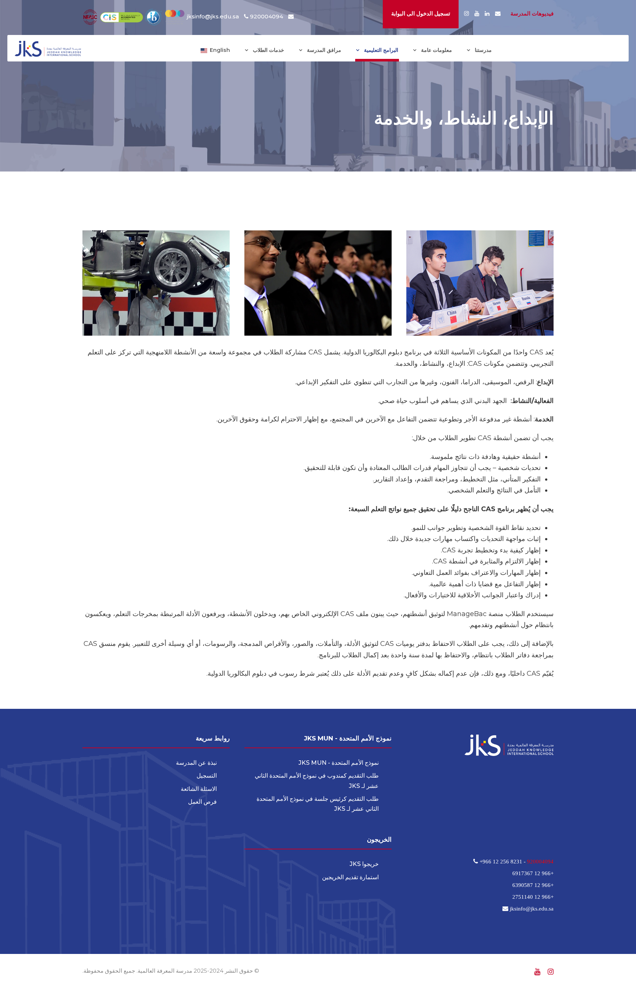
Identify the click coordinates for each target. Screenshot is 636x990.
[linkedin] (487, 13)
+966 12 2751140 (533, 896)
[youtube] (476, 13)
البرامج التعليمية (381, 50)
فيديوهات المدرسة (532, 13)
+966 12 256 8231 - (502, 861)
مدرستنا (483, 50)
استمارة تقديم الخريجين (350, 877)
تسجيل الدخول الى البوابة (420, 13)
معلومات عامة (436, 50)
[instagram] (466, 13)
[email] (498, 13)
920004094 (540, 861)
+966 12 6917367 (533, 873)
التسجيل (207, 775)
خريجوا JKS (364, 863)
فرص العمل (202, 801)
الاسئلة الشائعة (199, 788)
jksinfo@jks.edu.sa (213, 16)
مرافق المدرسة (324, 50)
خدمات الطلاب (268, 50)
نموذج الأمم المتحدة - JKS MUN (338, 762)
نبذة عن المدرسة (196, 762)
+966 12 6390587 (533, 885)
